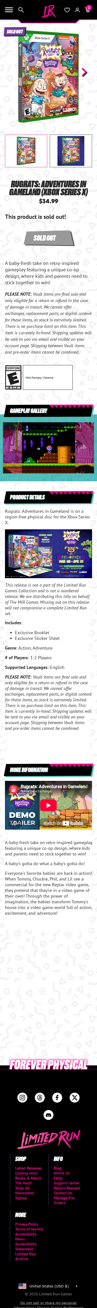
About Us (62, 1172)
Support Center (67, 1182)
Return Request (67, 1187)
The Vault (23, 1182)
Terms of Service (29, 1228)
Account (77, 10)
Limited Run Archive (25, 1256)
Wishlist (67, 10)
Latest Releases (28, 1168)
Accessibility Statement (25, 1246)
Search (21, 10)
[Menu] (9, 10)
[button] (12, 72)
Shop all (22, 1187)
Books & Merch (28, 1177)
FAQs (58, 1177)
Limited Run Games (48, 11)
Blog (58, 1168)
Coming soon (26, 1172)
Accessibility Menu (25, 1236)
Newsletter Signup (24, 1195)
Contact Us (63, 1192)
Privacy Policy (27, 1224)
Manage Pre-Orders (65, 1200)
